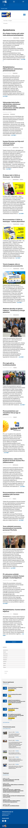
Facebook (6, 671)
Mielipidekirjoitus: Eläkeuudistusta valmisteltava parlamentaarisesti (12, 68)
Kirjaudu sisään (4, 8)
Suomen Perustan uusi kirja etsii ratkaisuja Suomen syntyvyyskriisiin (13, 143)
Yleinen (4, 667)
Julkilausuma (15, 464)
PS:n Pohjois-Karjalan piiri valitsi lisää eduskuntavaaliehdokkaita (13, 34)
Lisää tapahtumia (6, 722)
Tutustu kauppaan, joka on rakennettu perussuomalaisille (13, 265)
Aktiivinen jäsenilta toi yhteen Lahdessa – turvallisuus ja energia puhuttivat (14, 310)
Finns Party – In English (7, 20)
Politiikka (4, 661)
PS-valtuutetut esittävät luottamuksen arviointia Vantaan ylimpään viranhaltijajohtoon (13, 576)
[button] (24, 14)
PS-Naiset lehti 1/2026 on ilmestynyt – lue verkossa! (11, 176)
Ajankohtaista (16, 37)
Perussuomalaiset (6, 14)
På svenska (5, 23)
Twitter (5, 673)
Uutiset (21, 179)
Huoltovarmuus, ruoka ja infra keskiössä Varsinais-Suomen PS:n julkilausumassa (13, 460)
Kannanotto (5, 657)
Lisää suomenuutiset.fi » (7, 728)
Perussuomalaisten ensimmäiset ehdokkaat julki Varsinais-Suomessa (13, 494)
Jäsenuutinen (16, 314)
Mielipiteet (15, 73)
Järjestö (22, 268)
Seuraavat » (14, 641)
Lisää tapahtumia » (6, 683)
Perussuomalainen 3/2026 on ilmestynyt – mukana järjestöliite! (14, 220)
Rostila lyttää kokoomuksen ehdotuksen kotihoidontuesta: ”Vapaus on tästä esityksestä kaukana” (16, 767)
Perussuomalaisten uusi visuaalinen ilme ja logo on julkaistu (11, 412)
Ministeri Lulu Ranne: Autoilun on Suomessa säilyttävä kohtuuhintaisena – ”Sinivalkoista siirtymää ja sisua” (16, 760)
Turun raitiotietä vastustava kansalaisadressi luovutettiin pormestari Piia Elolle (12, 528)
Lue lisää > (5, 96)
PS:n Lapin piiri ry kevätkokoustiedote (9, 364)
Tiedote (22, 37)
